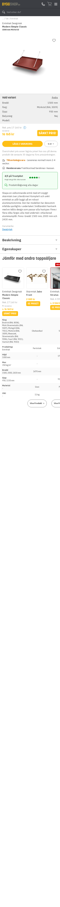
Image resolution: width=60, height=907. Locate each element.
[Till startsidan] (11, 4)
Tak (7, 18)
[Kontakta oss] (43, 4)
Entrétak (14, 18)
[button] (30, 109)
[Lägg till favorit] (54, 40)
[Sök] (3, 12)
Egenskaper (11, 249)
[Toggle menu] (56, 4)
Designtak (7, 229)
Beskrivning (11, 240)
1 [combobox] (50, 144)
